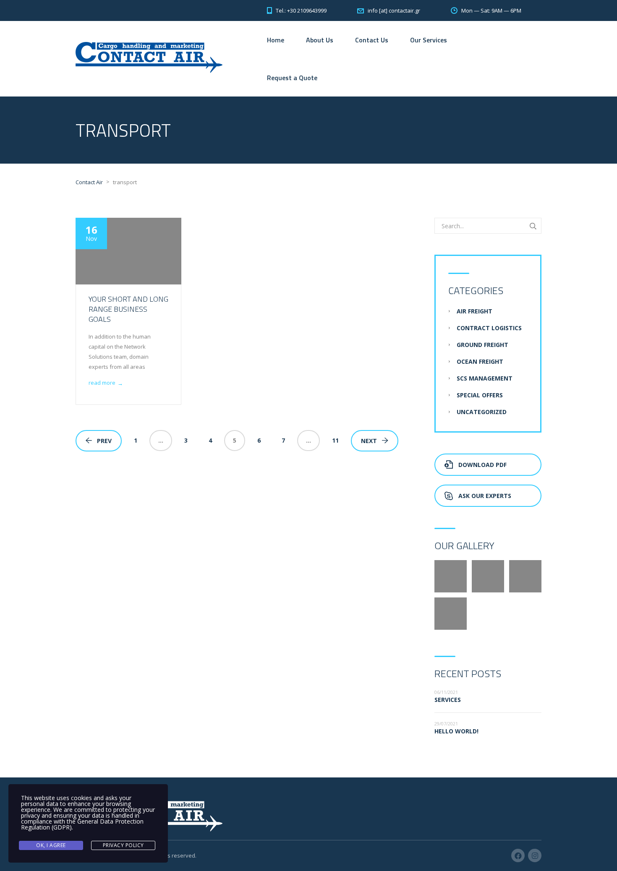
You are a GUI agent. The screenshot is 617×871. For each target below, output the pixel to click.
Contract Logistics (489, 328)
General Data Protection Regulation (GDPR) (82, 824)
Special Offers (480, 395)
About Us (319, 40)
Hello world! (456, 731)
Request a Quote (292, 78)
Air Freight (474, 311)
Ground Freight (482, 345)
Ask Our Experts (484, 496)
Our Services (428, 40)
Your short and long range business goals (128, 309)
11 (335, 440)
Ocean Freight (480, 361)
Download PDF (482, 465)
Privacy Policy (123, 845)
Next (369, 441)
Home (275, 40)
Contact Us (371, 40)
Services (447, 700)
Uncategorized (482, 412)
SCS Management (484, 378)
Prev (104, 441)
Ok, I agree (51, 845)
